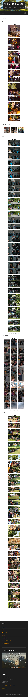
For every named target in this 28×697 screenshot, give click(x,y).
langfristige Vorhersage (14, 667)
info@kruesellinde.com (9, 685)
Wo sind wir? (5, 638)
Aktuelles (4, 629)
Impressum (4, 688)
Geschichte (4, 632)
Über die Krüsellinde (6, 640)
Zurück (14, 24)
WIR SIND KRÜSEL (13, 4)
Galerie (3, 635)
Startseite (4, 627)
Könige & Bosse (5, 643)
